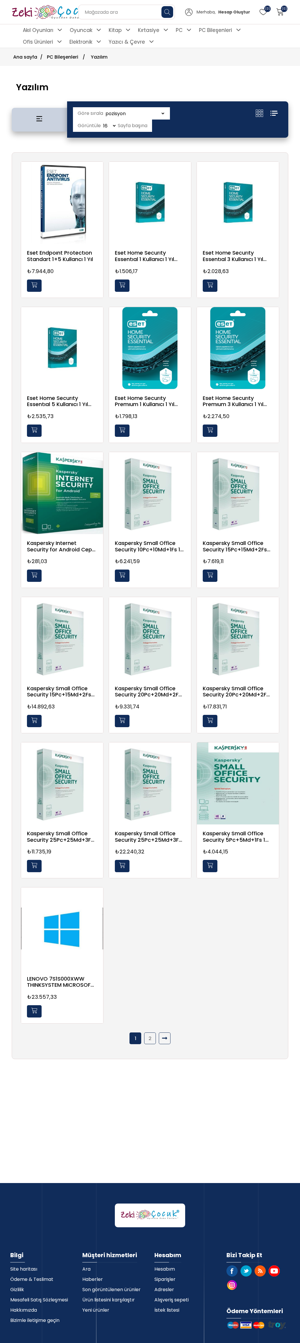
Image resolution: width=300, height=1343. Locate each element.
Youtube (274, 1270)
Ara (86, 1269)
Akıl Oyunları (38, 30)
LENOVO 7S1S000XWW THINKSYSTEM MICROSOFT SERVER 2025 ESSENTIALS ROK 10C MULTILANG (60, 982)
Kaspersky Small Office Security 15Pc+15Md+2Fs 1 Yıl (236, 546)
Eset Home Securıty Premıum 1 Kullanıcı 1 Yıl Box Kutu (144, 401)
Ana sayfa (25, 57)
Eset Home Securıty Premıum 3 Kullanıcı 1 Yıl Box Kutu (233, 401)
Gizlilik (17, 1289)
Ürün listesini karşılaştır (108, 1299)
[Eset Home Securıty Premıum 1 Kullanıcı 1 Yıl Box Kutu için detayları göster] (150, 348)
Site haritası (23, 1269)
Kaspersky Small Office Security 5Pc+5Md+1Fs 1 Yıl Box (234, 836)
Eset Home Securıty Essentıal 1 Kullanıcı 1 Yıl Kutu (144, 256)
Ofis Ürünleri (38, 41)
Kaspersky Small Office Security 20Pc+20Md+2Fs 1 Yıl (148, 691)
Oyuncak (81, 30)
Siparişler (164, 1279)
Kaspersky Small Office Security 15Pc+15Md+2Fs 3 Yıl (61, 691)
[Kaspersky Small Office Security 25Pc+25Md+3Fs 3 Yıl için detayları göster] (150, 783)
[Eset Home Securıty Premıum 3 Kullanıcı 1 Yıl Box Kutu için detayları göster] (238, 348)
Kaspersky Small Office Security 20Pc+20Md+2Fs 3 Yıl (236, 691)
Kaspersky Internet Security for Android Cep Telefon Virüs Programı (59, 546)
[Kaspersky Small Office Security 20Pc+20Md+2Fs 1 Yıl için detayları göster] (150, 638)
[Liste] (274, 113)
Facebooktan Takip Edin (232, 1270)
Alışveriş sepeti (171, 1299)
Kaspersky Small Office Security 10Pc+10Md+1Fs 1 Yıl (147, 546)
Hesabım (164, 1269)
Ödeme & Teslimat (31, 1279)
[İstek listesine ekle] (97, 173)
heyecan (246, 1270)
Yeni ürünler (95, 1310)
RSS (260, 1270)
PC (179, 30)
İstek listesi (166, 1310)
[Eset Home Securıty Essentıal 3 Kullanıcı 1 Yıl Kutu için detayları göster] (238, 203)
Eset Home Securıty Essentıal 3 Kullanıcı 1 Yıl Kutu (233, 256)
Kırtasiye (148, 30)
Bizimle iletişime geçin (34, 1320)
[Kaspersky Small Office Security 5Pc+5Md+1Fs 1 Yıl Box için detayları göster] (238, 783)
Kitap (115, 30)
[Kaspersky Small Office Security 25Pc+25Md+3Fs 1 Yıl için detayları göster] (62, 783)
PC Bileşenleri (215, 30)
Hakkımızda (23, 1310)
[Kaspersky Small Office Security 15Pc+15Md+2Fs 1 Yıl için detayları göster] (238, 493)
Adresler (164, 1289)
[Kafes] (263, 113)
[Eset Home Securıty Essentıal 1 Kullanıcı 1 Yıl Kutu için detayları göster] (150, 203)
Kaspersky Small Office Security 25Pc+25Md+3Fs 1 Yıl (60, 836)
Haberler (92, 1279)
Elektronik (80, 41)
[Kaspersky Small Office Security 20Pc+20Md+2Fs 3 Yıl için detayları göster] (238, 638)
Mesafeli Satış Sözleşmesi (39, 1299)
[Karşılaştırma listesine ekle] (97, 185)
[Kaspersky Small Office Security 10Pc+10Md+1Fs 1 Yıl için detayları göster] (150, 493)
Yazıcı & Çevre (127, 41)
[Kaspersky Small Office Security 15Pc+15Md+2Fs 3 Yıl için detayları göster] (62, 638)
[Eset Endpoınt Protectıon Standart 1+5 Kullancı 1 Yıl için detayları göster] (62, 203)
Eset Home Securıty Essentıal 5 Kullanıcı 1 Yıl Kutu (57, 401)
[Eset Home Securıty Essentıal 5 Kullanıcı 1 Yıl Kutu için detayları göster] (62, 348)
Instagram (232, 1285)
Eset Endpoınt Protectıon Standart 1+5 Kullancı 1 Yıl (60, 256)
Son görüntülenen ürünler (111, 1289)
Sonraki (165, 1038)
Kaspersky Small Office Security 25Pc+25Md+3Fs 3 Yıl (148, 836)
